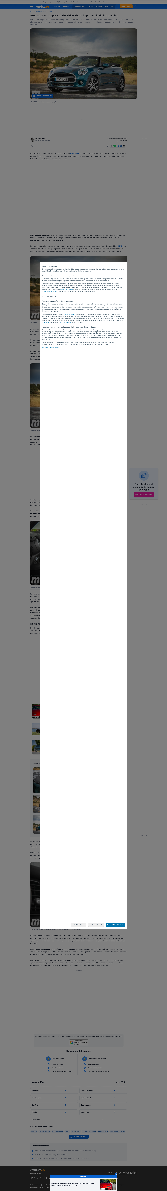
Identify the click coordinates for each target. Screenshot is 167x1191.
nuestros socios (70, 314)
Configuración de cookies (50, 291)
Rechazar (78, 924)
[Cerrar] (116, 1174)
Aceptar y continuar (115, 924)
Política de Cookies (66, 289)
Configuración (96, 924)
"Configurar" (46, 322)
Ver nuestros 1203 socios (50, 347)
